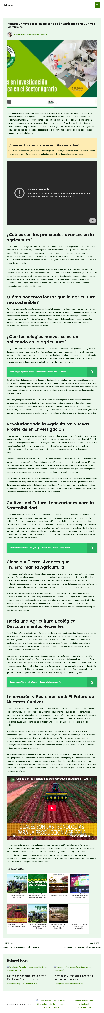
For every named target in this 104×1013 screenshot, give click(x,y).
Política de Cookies (84, 1007)
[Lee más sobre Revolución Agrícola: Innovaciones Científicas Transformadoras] (28, 969)
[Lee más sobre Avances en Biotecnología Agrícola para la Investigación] (75, 969)
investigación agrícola (15, 983)
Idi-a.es (8, 5)
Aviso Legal (84, 1004)
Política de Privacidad (84, 1001)
